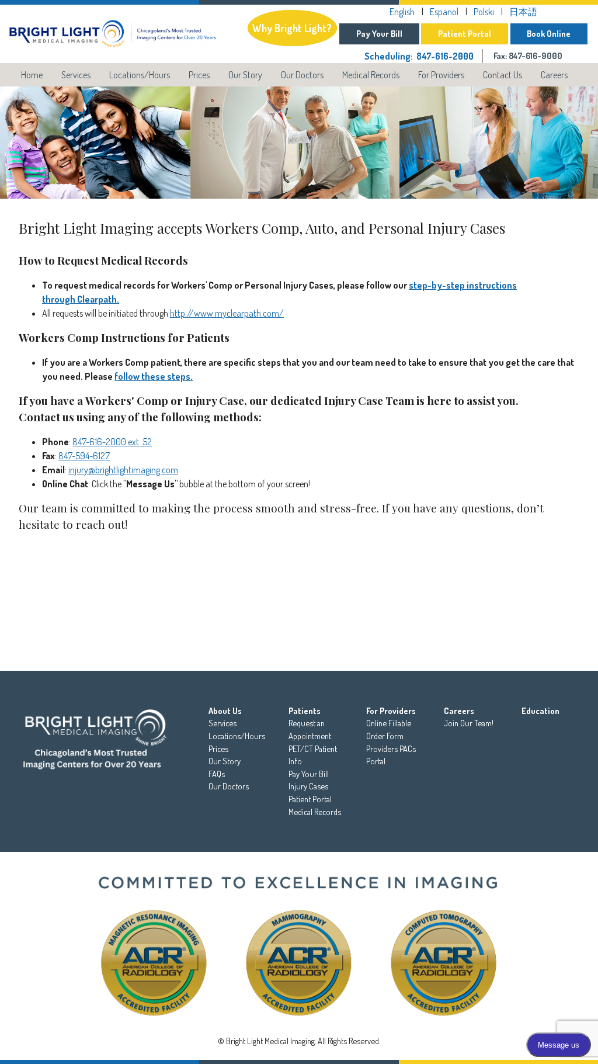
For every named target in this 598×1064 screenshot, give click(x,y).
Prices (199, 75)
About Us (225, 710)
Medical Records (370, 75)
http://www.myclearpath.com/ (227, 313)
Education (540, 710)
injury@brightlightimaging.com (123, 470)
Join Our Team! (468, 723)
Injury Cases (308, 786)
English (402, 12)
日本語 (523, 12)
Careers (554, 75)
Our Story (245, 75)
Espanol (444, 12)
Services (76, 75)
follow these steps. (153, 376)
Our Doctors (302, 75)
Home (32, 75)
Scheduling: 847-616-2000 (419, 56)
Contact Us (502, 75)
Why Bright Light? (292, 28)
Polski (484, 12)
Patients (304, 710)
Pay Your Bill (379, 33)
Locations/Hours (139, 75)
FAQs (216, 773)
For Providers (441, 75)
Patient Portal (464, 33)
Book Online (549, 33)
